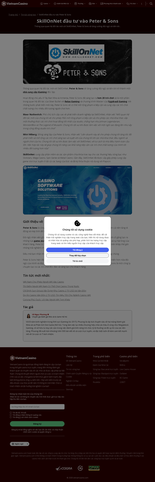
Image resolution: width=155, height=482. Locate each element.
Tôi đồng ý (77, 250)
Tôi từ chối (77, 261)
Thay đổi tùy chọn (77, 255)
